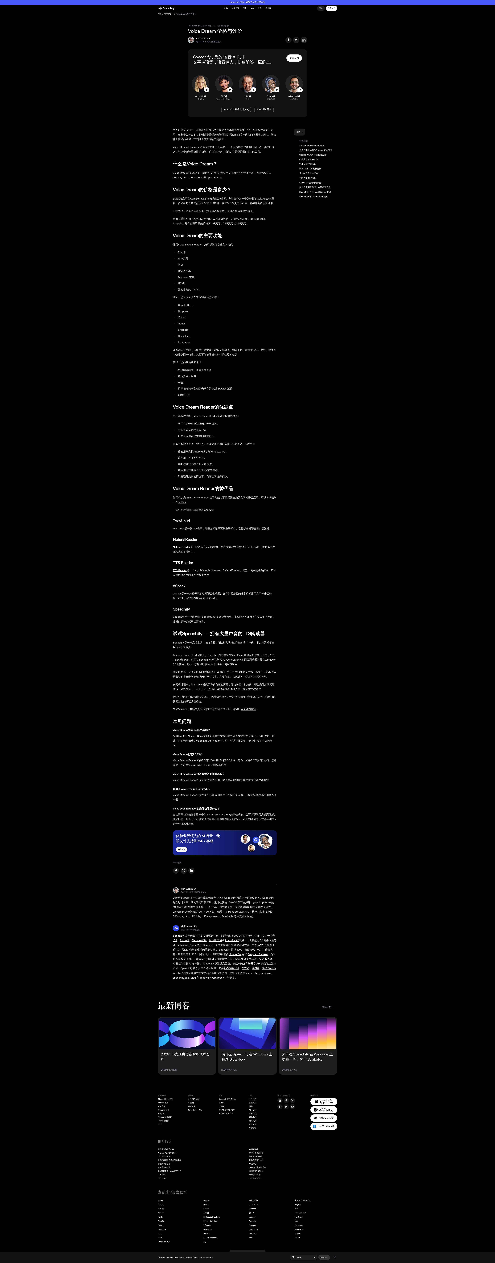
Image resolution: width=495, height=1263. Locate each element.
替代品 (182, 502)
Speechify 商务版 (195, 1110)
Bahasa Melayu (164, 1242)
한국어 (251, 1213)
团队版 (221, 1103)
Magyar (206, 1200)
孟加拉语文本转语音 (308, 173)
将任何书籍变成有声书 (240, 672)
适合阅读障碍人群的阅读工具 (169, 1160)
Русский (252, 1217)
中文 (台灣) (253, 1200)
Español (161, 1221)
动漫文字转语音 (164, 1164)
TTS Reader (180, 570)
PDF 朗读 (161, 1175)
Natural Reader (181, 547)
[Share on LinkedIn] (304, 40)
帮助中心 (252, 1117)
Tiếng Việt (207, 1225)
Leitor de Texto (255, 1178)
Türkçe (160, 1225)
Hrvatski (206, 1233)
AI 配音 (191, 1103)
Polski (160, 1217)
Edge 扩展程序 (164, 1121)
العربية (160, 1200)
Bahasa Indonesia (210, 1238)
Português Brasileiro (211, 1217)
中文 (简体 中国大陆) (303, 1200)
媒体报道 (252, 1124)
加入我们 (252, 1110)
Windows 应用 (163, 1110)
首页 (159, 14)
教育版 (221, 1106)
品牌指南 (252, 1128)
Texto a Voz (162, 1178)
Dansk (205, 1205)
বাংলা (250, 1238)
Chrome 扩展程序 (165, 1117)
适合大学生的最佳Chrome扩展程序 (315, 150)
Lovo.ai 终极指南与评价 (310, 182)
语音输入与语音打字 (166, 1149)
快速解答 (246, 62)
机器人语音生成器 (256, 1160)
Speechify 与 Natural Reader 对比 (315, 192)
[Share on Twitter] (296, 40)
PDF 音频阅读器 (164, 1167)
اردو (205, 1242)
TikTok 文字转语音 (307, 164)
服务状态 (252, 1121)
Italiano (161, 1213)
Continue (324, 1257)
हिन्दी (296, 1209)
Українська (299, 1217)
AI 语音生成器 (193, 1099)
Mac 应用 (161, 1106)
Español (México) (210, 1221)
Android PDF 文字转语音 (168, 1153)
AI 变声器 (253, 1164)
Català (297, 1238)
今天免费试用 (248, 709)
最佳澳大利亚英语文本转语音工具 (315, 187)
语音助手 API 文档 (226, 1114)
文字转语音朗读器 (256, 1153)
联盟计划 (252, 1114)
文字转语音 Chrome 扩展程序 (169, 1171)
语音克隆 (191, 1106)
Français (161, 1209)
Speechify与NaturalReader (312, 145)
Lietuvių (298, 1233)
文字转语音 (203, 62)
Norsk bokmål (300, 1213)
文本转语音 (168, 14)
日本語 (206, 1213)
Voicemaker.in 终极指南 (310, 169)
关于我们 (252, 1099)
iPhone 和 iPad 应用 (166, 1099)
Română (252, 1225)
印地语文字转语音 (256, 1171)
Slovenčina (253, 1229)
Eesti (160, 1233)
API (252, 8)
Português (299, 1225)
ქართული (207, 1229)
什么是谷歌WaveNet (308, 159)
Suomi (206, 1209)
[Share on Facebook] (288, 40)
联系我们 (252, 1103)
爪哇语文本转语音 (307, 178)
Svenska (252, 1221)
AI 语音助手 (253, 1149)
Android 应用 (163, 1103)
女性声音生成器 (164, 1156)
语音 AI (230, 57)
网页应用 (161, 1114)
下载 (245, 8)
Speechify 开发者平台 (227, 1099)
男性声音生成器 (255, 1156)
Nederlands (253, 1205)
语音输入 (225, 62)
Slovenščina (299, 1229)
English (298, 1205)
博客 (251, 1106)
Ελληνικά (252, 1233)
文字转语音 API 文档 (227, 1110)
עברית (160, 1238)
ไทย (296, 1221)
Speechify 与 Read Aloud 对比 (313, 196)
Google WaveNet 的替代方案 (312, 155)
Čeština (161, 1205)
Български (162, 1229)
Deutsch (252, 1209)
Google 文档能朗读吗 (257, 1167)
